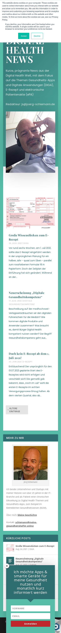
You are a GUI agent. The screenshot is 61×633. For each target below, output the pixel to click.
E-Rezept (27, 361)
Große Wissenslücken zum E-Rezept (35, 546)
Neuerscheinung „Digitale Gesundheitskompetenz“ (29, 560)
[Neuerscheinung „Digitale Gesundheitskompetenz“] (10, 561)
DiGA (26, 243)
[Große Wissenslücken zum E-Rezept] (10, 548)
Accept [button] (24, 35)
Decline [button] (37, 35)
